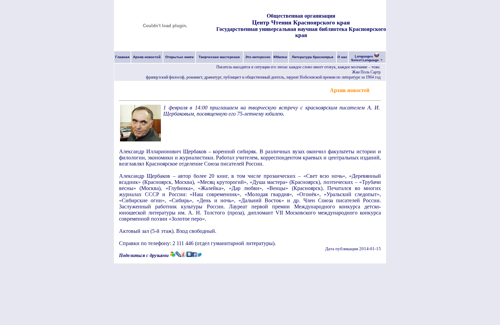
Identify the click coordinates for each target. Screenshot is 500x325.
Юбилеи (280, 57)
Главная (122, 57)
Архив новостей (147, 57)
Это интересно (257, 57)
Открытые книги (179, 57)
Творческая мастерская (219, 57)
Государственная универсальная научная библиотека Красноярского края (301, 32)
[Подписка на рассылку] (376, 90)
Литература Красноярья (312, 57)
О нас (342, 57)
